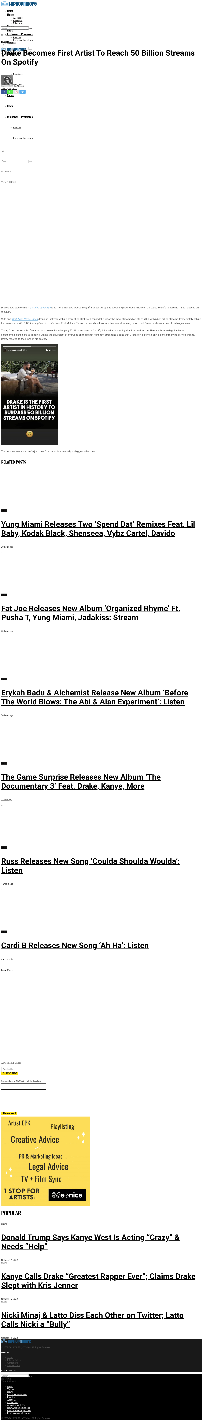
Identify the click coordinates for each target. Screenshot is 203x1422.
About (10, 1357)
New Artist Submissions (18, 1408)
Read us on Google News (19, 1410)
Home (10, 11)
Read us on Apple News (18, 1413)
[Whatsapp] (10, 92)
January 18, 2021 (9, 88)
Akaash (20, 86)
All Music (17, 17)
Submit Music (13, 1365)
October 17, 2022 (9, 1260)
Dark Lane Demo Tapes (25, 319)
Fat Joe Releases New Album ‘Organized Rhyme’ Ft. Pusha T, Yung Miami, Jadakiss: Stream (90, 613)
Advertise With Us (16, 1405)
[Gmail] (16, 92)
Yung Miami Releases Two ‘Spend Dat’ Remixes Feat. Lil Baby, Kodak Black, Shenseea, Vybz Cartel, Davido (98, 529)
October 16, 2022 (9, 1299)
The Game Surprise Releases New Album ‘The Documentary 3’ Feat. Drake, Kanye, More (81, 781)
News (4, 1223)
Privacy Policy (14, 1360)
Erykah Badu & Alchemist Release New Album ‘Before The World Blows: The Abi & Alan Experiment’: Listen (94, 697)
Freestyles (17, 20)
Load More (7, 970)
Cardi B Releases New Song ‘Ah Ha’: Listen (75, 945)
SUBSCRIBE (10, 1073)
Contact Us (12, 1363)
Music (10, 14)
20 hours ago (7, 547)
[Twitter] (22, 92)
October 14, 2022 (9, 1338)
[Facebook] (4, 92)
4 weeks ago (7, 884)
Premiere (17, 37)
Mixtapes (17, 23)
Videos (10, 1389)
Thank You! (9, 1113)
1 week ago (6, 799)
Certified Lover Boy (40, 307)
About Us (11, 1400)
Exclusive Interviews (23, 40)
